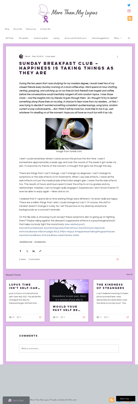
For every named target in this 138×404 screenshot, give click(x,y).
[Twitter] (128, 5)
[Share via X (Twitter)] (27, 251)
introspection (40, 242)
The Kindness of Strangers (110, 286)
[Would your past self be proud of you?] (69, 290)
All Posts (9, 38)
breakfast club (26, 242)
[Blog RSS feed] (129, 18)
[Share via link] (40, 251)
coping (56, 38)
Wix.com (73, 399)
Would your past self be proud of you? (67, 308)
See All (129, 274)
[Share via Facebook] (20, 251)
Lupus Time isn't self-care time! (24, 286)
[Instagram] (128, 11)
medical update (41, 38)
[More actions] (117, 56)
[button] (129, 38)
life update (23, 38)
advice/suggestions (100, 38)
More (116, 38)
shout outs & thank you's (75, 38)
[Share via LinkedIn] (33, 251)
